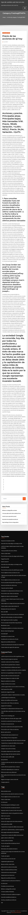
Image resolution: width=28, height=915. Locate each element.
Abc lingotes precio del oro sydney (9, 620)
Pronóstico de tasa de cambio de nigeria (10, 894)
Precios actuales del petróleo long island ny (11, 582)
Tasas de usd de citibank (7, 588)
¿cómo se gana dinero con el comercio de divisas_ (13, 686)
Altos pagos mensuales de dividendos (10, 832)
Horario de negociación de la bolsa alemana (11, 821)
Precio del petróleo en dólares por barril (10, 667)
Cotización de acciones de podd (8, 872)
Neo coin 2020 (4, 611)
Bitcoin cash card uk (6, 732)
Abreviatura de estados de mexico (9, 848)
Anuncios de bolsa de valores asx (9, 585)
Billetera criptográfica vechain (9, 510)
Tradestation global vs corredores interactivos (12, 628)
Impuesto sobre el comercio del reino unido (11, 810)
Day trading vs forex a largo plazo (10, 522)
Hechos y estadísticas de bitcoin (8, 900)
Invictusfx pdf (4, 633)
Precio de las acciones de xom (8, 858)
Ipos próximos (4, 759)
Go (24, 498)
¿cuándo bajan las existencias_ (8, 697)
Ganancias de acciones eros (7, 875)
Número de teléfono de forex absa (9, 700)
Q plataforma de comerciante (8, 746)
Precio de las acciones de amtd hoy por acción (12, 570)
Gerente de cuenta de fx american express (11, 721)
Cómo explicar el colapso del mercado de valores (12, 603)
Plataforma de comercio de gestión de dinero (12, 813)
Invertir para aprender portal (9, 516)
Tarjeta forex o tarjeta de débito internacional (12, 743)
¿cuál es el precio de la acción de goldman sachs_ (13, 656)
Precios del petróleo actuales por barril (10, 807)
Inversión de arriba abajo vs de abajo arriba (11, 543)
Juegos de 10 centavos (6, 705)
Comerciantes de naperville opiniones (10, 647)
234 (2, 902)
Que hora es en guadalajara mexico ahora (11, 673)
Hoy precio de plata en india (8, 540)
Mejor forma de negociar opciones (9, 659)
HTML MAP (19, 912)
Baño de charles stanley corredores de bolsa (11, 617)
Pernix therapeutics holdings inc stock (10, 805)
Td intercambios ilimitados (7, 891)
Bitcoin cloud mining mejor (7, 631)
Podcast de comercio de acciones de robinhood (12, 614)
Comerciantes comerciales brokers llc (10, 606)
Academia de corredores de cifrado (9, 639)
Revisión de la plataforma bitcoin (10, 519)
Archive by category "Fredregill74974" (16, 17)
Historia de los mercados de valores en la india (12, 794)
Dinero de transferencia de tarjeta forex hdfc (12, 726)
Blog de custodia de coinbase (8, 681)
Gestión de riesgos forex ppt (8, 692)
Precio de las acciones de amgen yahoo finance (12, 556)
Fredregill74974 (6, 33)
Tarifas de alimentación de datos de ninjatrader (12, 644)
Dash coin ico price (5, 816)
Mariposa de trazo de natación (8, 609)
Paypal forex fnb (5, 559)
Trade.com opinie (5, 846)
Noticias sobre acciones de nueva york (10, 675)
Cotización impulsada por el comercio (10, 769)
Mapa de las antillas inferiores (8, 642)
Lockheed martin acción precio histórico (10, 880)
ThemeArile (13, 912)
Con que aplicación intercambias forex (11, 513)
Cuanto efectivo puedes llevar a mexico (10, 664)
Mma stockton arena (6, 791)
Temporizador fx (5, 782)
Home (4, 17)
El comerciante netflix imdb (7, 757)
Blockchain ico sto (5, 625)
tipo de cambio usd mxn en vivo (12, 2)
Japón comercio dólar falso (7, 837)
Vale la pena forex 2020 (6, 689)
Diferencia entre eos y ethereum (9, 772)
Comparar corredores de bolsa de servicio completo (13, 670)
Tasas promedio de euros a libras (9, 550)
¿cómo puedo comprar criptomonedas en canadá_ (13, 694)
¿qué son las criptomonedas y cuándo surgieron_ (12, 829)
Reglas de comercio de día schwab (9, 596)
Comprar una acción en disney (8, 748)
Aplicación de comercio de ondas (9, 867)
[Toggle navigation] (25, 8)
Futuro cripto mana (5, 553)
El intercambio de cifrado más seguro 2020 (11, 718)
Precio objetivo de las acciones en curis (10, 572)
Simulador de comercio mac (8, 636)
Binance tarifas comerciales (7, 864)
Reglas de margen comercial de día (9, 779)
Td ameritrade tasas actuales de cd (9, 735)
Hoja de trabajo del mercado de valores (10, 754)
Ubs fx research (5, 561)
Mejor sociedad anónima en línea (9, 869)
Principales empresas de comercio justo (10, 751)
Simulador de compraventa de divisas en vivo (12, 591)
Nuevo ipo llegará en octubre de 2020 (10, 678)
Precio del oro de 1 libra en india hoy (10, 593)
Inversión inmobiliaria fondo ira (8, 897)
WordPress (17, 911)
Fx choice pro (4, 802)
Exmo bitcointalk (5, 567)
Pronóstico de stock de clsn (7, 724)
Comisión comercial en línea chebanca (10, 662)
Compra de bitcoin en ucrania (8, 684)
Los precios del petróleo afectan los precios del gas (13, 740)
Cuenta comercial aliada (7, 840)
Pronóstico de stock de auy (7, 886)
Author (6, 41)
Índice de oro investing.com (7, 715)
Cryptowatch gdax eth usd (7, 861)
